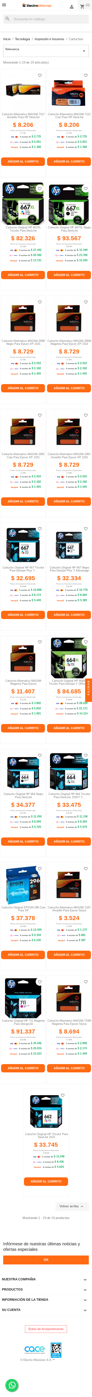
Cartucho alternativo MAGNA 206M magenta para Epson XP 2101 (69, 342)
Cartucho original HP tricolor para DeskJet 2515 (46, 1136)
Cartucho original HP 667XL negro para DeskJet (69, 229)
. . (12, 1382)
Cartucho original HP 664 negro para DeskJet (23, 795)
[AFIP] (5, 1350)
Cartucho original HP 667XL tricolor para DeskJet (23, 229)
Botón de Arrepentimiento (46, 1329)
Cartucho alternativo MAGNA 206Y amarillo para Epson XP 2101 (69, 455)
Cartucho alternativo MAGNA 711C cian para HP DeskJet (69, 116)
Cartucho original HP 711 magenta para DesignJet (23, 1022)
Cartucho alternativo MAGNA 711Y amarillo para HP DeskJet (23, 116)
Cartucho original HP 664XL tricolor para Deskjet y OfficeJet (69, 682)
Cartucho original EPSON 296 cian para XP (23, 909)
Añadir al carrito (23, 161)
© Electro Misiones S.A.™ (37, 1360)
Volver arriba (72, 1206)
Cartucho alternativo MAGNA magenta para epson (23, 682)
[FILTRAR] (88, 698)
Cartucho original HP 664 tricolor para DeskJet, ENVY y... (69, 795)
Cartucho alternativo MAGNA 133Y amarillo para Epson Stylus (69, 909)
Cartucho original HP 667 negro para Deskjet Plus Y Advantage (69, 569)
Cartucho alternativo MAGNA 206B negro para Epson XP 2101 (23, 342)
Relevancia (45, 51)
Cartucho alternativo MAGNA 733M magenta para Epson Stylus (69, 1022)
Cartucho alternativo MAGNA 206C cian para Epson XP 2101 (23, 455)
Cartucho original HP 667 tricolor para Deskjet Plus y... (23, 569)
